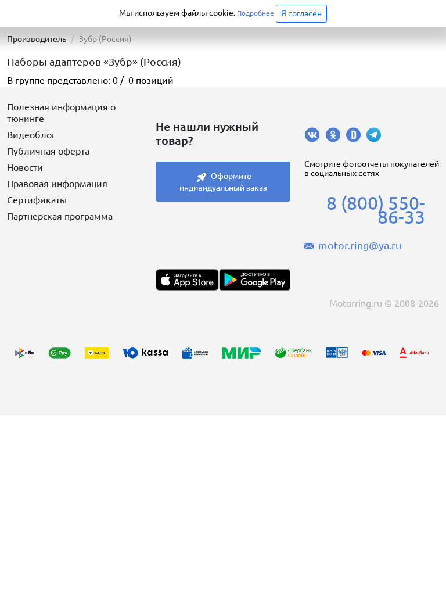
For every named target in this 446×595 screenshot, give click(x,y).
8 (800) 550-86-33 (375, 209)
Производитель (36, 39)
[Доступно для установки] (254, 279)
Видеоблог (31, 135)
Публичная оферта (48, 151)
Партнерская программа (60, 216)
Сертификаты (37, 200)
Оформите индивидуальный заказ (223, 181)
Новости (25, 167)
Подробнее (255, 13)
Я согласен (301, 13)
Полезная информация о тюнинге (61, 113)
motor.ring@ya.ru (359, 245)
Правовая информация (57, 183)
